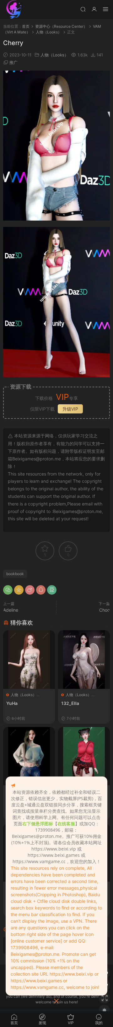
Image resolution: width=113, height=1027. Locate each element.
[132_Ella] (84, 659)
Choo (104, 610)
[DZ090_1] (84, 756)
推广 (13, 62)
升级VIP (70, 409)
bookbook (15, 573)
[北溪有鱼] (14, 9)
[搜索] (83, 9)
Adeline (10, 610)
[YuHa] (29, 659)
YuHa (12, 703)
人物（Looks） (54, 54)
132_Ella (70, 703)
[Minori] (29, 756)
